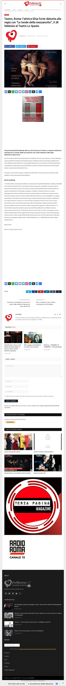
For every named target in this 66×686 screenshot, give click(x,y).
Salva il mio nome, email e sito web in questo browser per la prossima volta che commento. (30, 396)
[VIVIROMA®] (33, 3)
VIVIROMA (31, 678)
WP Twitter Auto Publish (26, 680)
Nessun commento (43, 36)
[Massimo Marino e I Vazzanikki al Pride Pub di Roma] (18, 463)
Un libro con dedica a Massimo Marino (43, 452)
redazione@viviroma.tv (15, 229)
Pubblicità (7, 663)
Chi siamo (6, 652)
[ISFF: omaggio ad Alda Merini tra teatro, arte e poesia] (33, 337)
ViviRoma (22, 36)
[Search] (61, 4)
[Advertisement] (33, 135)
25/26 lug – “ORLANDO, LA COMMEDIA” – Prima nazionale (52, 346)
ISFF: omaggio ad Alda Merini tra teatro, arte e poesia (32, 346)
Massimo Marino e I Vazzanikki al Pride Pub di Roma (17, 473)
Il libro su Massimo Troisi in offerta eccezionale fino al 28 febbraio (45, 303)
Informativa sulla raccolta (16, 684)
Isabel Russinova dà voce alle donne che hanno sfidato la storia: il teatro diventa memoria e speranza (12, 348)
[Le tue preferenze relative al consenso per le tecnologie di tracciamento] (63, 683)
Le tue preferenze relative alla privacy (40, 684)
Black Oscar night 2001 (40, 473)
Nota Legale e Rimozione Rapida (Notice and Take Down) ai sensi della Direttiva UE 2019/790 (37, 649)
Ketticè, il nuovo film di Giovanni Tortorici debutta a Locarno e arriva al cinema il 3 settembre (38, 614)
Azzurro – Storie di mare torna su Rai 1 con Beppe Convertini (32, 622)
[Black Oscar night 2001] (48, 463)
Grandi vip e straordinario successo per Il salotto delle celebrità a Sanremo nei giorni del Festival (18, 304)
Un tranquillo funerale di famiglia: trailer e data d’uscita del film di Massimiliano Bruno (38, 605)
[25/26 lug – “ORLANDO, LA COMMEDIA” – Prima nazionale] (53, 337)
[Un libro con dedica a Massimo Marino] (48, 441)
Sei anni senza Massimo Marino (12, 452)
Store (5, 659)
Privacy (6, 666)
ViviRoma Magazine (9, 670)
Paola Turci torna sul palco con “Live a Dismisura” (29, 631)
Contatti (6, 656)
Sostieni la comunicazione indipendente (15, 419)
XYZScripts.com (41, 680)
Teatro (6, 14)
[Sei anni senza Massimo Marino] (18, 441)
